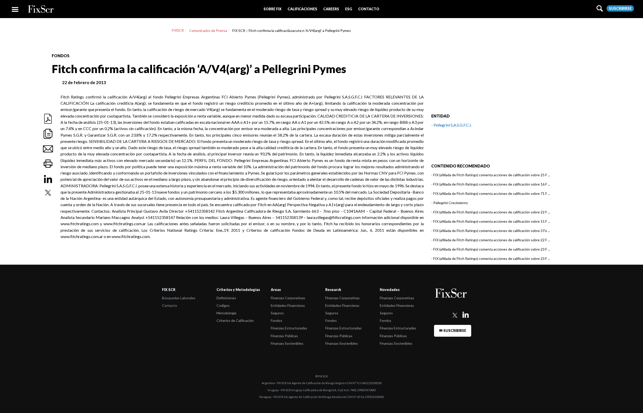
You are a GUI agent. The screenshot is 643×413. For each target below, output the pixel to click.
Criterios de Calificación (235, 320)
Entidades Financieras (288, 305)
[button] (272, 9)
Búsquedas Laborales (178, 298)
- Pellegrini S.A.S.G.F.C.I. (451, 125)
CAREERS (331, 9)
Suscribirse (620, 8)
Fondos (276, 320)
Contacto (169, 305)
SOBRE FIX (272, 9)
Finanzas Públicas (284, 336)
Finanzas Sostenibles (287, 343)
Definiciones (226, 298)
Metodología (226, 313)
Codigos (223, 305)
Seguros (277, 313)
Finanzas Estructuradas (289, 328)
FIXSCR (178, 30)
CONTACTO (368, 9)
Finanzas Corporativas (288, 298)
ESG (348, 9)
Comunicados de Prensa (208, 30)
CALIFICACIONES (302, 9)
